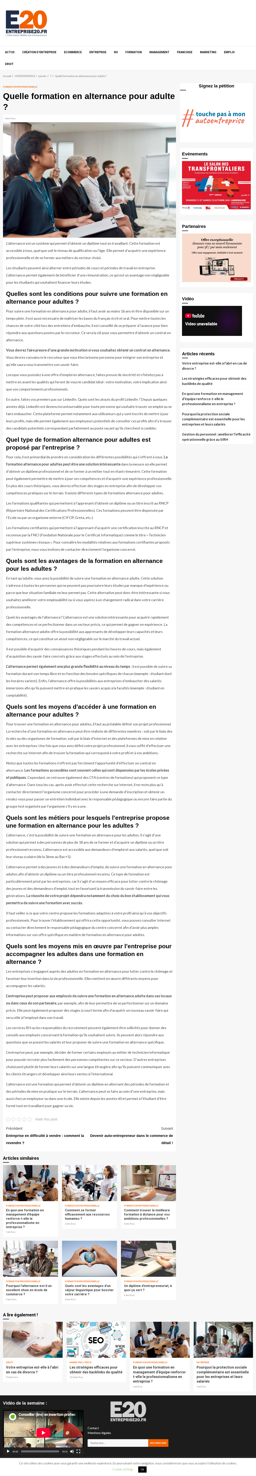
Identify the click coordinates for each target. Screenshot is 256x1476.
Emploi (229, 52)
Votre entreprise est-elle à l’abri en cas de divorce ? (214, 366)
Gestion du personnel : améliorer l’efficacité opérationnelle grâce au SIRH (216, 437)
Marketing (208, 52)
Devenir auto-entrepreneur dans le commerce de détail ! (131, 1136)
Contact (93, 1428)
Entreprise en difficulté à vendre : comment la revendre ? (45, 1136)
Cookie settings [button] (122, 1469)
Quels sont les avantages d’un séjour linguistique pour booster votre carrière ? (89, 1259)
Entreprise (97, 52)
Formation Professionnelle (20, 87)
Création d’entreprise (39, 52)
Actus (10, 52)
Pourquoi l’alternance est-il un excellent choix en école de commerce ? (30, 1259)
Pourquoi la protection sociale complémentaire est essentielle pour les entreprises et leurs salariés (213, 419)
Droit (9, 64)
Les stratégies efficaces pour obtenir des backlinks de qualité (214, 381)
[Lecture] (8, 1451)
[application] (43, 1432)
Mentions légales (99, 1433)
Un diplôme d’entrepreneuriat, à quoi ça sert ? (148, 1259)
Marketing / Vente (81, 1362)
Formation (133, 52)
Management (159, 52)
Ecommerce (73, 52)
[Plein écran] (78, 1451)
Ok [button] (142, 1469)
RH (116, 52)
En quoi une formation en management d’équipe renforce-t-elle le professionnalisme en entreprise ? (30, 1183)
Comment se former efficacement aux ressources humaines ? (89, 1183)
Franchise (184, 52)
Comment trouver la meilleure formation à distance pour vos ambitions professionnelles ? (148, 1183)
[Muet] (72, 1451)
